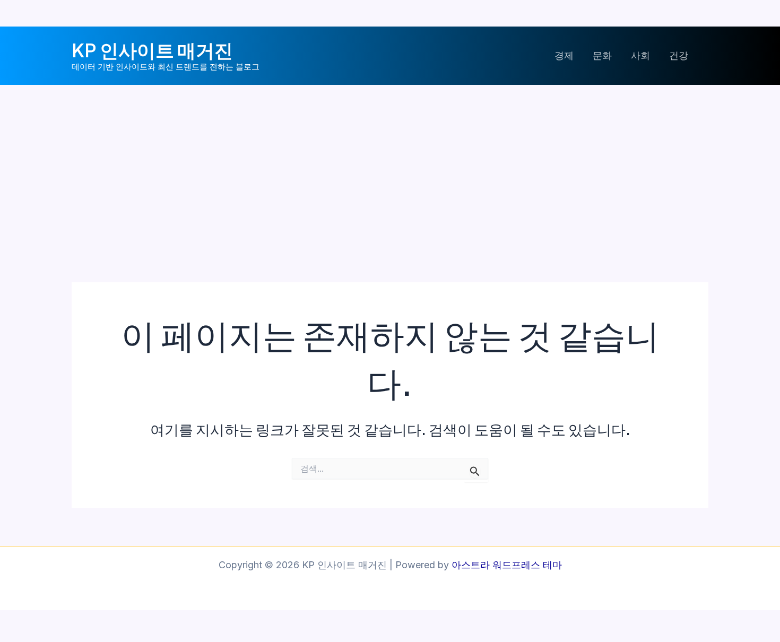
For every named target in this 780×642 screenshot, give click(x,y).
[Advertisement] (390, 164)
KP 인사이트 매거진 (152, 50)
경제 (564, 55)
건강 (678, 55)
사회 (640, 55)
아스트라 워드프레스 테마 (507, 564)
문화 (602, 55)
